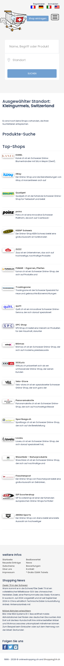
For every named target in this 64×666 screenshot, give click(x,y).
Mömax (20, 343)
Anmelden (53, 3)
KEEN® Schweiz (24, 230)
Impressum (8, 572)
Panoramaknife (25, 400)
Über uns (7, 569)
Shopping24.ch (52, 659)
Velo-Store (22, 381)
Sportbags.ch (23, 419)
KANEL (19, 154)
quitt (18, 305)
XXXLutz (20, 362)
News (29, 562)
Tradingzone (23, 287)
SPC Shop (21, 324)
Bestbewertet (33, 559)
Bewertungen (33, 565)
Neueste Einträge (11, 562)
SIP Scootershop (25, 494)
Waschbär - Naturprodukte (31, 457)
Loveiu (19, 438)
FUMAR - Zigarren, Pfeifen (30, 268)
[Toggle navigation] (55, 17)
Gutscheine (8, 565)
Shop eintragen (37, 18)
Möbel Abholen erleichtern (16, 610)
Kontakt (30, 569)
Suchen (32, 73)
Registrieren (39, 3)
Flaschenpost (23, 475)
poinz (19, 211)
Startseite (7, 559)
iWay (18, 173)
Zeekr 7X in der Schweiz (15, 585)
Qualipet (21, 192)
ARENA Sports (23, 514)
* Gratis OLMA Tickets (37, 572)
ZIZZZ (18, 249)
